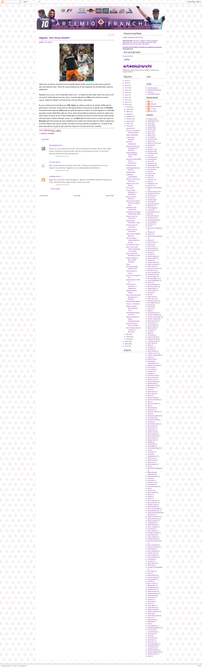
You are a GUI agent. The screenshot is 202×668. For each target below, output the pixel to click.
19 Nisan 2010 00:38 (62, 185)
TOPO (199, 665)
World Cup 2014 (153, 286)
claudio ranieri (152, 262)
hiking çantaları (152, 521)
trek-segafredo (152, 626)
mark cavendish (153, 272)
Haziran (129, 121)
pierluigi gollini (152, 587)
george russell (152, 504)
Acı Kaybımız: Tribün (132, 245)
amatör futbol (152, 288)
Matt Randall (152, 383)
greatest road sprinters (155, 188)
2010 (126, 104)
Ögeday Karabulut (155, 106)
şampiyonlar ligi (153, 339)
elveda (150, 478)
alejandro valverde (153, 412)
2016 (126, 90)
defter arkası (151, 266)
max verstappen (153, 557)
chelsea (150, 260)
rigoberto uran (152, 589)
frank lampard (152, 492)
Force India (151, 369)
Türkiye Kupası (152, 397)
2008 (126, 344)
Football (51, 133)
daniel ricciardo (152, 264)
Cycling (150, 137)
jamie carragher (153, 527)
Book (149, 214)
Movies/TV (151, 139)
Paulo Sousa (152, 391)
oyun (149, 573)
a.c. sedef (153, 109)
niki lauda (151, 565)
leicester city (151, 270)
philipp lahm (151, 585)
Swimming (151, 165)
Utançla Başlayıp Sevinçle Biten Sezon (131, 155)
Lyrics (149, 161)
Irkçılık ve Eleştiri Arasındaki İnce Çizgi (132, 308)
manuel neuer (152, 553)
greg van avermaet (153, 268)
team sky (150, 246)
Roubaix (150, 232)
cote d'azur (151, 458)
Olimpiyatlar (151, 387)
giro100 (150, 185)
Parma (150, 389)
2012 (126, 100)
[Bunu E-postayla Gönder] (51, 131)
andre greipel (152, 290)
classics (150, 198)
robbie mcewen (152, 591)
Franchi (150, 129)
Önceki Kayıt (110, 195)
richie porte (151, 329)
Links (149, 155)
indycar (150, 309)
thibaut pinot (151, 619)
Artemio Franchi (6, 665)
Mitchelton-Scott (153, 385)
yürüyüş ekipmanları (154, 652)
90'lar (149, 345)
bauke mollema (152, 436)
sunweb (150, 331)
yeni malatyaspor (153, 644)
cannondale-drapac (154, 448)
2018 (126, 85)
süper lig (150, 613)
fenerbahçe (151, 484)
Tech (149, 175)
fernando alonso (153, 301)
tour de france (152, 167)
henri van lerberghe (154, 508)
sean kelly (151, 601)
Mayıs (128, 123)
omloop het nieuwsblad (155, 567)
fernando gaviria (153, 220)
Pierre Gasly (151, 393)
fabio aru (150, 244)
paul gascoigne (152, 577)
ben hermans (152, 438)
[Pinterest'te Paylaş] (60, 131)
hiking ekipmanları (153, 511)
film (149, 488)
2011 (126, 102)
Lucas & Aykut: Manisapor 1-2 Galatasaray (131, 192)
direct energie (152, 464)
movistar (150, 561)
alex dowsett (151, 418)
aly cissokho (151, 426)
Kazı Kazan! (130, 188)
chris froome (151, 242)
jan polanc (151, 529)
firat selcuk (48, 42)
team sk (150, 617)
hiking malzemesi (153, 519)
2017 (126, 88)
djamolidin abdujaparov (155, 468)
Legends (150, 179)
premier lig (151, 200)
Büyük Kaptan (130, 172)
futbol (149, 177)
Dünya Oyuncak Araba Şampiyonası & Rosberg (133, 297)
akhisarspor (151, 408)
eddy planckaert (153, 476)
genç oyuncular (152, 500)
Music (149, 133)
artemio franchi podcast (155, 236)
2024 (126, 81)
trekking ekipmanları (154, 628)
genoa (150, 498)
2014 (126, 95)
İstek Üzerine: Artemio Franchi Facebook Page (133, 203)
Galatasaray (151, 121)
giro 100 (150, 305)
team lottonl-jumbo (153, 616)
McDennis (153, 104)
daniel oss (151, 462)
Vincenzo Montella (153, 399)
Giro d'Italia (151, 157)
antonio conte (152, 432)
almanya (150, 422)
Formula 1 (151, 149)
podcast (150, 210)
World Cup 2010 (153, 143)
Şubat (128, 337)
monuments (151, 323)
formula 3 (150, 490)
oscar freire (151, 571)
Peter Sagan (151, 208)
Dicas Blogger (22, 665)
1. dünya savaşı (152, 341)
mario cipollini (152, 555)
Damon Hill (151, 359)
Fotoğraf (150, 373)
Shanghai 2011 (152, 194)
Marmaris (150, 151)
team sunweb (152, 248)
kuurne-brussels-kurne (155, 541)
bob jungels (151, 444)
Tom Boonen (152, 218)
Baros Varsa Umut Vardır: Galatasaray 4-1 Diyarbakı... (133, 249)
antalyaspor (151, 430)
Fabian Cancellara (153, 365)
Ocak (128, 339)
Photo (149, 125)
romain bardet (152, 595)
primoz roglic (152, 327)
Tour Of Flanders (153, 284)
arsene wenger (152, 256)
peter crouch (151, 583)
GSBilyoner (151, 183)
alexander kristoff (153, 420)
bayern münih (152, 258)
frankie (150, 494)
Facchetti (52, 162)
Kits (149, 147)
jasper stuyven (152, 531)
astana (150, 240)
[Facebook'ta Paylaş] (58, 131)
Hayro (128, 264)
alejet (149, 414)
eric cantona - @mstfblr (137, 42)
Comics (150, 173)
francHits (150, 92)
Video (149, 131)
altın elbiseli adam (153, 424)
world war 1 (151, 642)
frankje (150, 496)
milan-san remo (152, 321)
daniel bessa (152, 460)
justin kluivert (152, 535)
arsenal (150, 254)
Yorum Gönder (55, 189)
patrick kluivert (152, 575)
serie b (150, 603)
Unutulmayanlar (153, 88)
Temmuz (129, 119)
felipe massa (152, 298)
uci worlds (151, 335)
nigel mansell (152, 563)
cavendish (151, 452)
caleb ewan (151, 296)
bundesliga (151, 446)
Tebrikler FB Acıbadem (133, 301)
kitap (149, 311)
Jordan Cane (152, 379)
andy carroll (151, 428)
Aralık (128, 107)
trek (149, 624)
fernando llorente (153, 486)
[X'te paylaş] (55, 131)
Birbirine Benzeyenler (154, 90)
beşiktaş (150, 442)
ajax (149, 406)
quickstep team (152, 274)
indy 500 (150, 307)
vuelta (149, 636)
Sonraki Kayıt (43, 195)
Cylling (150, 357)
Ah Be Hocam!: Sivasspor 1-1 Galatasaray (131, 286)
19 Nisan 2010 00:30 (62, 170)
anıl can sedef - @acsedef (141, 44)
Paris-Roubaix (152, 216)
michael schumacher (154, 317)
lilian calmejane (153, 551)
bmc (149, 294)
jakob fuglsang (152, 525)
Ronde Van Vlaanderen (155, 228)
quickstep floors (152, 212)
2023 (126, 83)
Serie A (150, 234)
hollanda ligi (151, 523)
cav (149, 450)
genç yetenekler (153, 502)
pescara (150, 581)
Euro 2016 (151, 196)
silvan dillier (151, 605)
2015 (126, 93)
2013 (126, 97)
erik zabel (151, 480)
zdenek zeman (152, 654)
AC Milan (150, 347)
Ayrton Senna (152, 351)
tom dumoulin (152, 250)
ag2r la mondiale (153, 403)
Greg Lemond (152, 377)
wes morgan (151, 638)
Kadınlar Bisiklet (153, 381)
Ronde (150, 252)
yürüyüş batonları (153, 650)
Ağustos (129, 116)
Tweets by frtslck (128, 56)
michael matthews (153, 315)
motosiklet (151, 559)
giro (149, 181)
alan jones (151, 410)
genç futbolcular (153, 303)
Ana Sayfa (77, 195)
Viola (149, 123)
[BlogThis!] (53, 131)
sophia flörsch (152, 607)
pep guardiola (152, 579)
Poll (149, 226)
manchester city (152, 313)
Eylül (128, 114)
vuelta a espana (153, 192)
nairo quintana (152, 325)
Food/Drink (151, 153)
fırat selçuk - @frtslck (139, 41)
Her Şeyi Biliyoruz (153, 278)
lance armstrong (153, 545)
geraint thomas (152, 506)
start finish (151, 163)
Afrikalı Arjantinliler (132, 135)
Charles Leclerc (153, 353)
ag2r (149, 401)
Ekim (128, 111)
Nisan (128, 126)
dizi (149, 466)
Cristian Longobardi (154, 355)
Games (150, 141)
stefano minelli (152, 609)
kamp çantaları (152, 537)
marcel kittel (151, 222)
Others (150, 135)
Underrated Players (154, 94)
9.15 (151, 102)
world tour (151, 640)
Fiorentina (151, 367)
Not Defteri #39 (131, 165)
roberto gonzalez (153, 593)
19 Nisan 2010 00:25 (62, 156)
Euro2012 (151, 224)
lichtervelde (151, 549)
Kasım (128, 109)
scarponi (150, 599)
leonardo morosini (153, 547)
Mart (128, 334)
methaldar (52, 176)
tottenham (151, 621)
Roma (149, 395)
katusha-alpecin (153, 539)
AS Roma (151, 349)
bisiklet (150, 145)
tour (149, 171)
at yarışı (150, 293)
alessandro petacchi (154, 416)
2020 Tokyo (151, 343)
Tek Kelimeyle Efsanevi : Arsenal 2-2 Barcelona (133, 330)
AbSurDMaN (53, 145)
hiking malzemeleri (154, 517)
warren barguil (152, 276)
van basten (151, 634)
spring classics (152, 204)
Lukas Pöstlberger (153, 280)
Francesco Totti (152, 375)
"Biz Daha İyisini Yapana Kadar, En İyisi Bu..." (132, 240)
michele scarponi (153, 319)
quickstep (151, 202)
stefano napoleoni (153, 611)
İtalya (149, 656)
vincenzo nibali (152, 337)
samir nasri (151, 597)
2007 (126, 346)
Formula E (151, 371)
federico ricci (152, 482)
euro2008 (151, 159)
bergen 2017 (152, 440)
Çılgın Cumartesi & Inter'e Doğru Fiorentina (132, 260)
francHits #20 (130, 128)
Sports (150, 127)
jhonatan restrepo (153, 533)
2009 (126, 341)
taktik (149, 333)
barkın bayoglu (152, 434)
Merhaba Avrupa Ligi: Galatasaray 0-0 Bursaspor (133, 148)
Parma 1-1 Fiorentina (133, 304)
